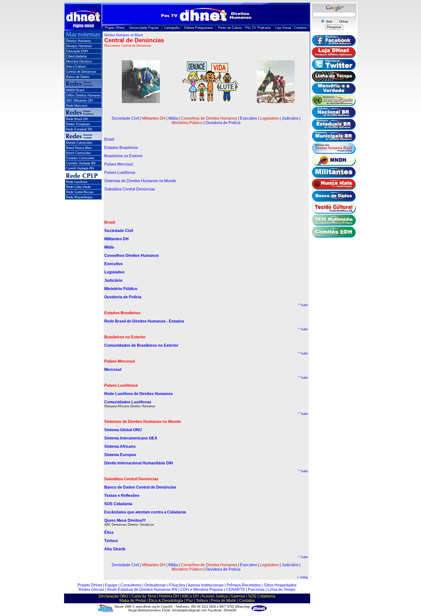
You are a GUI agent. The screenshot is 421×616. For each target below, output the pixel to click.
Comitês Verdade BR (81, 163)
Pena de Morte (223, 600)
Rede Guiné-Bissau (79, 192)
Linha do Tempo (281, 589)
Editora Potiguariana (198, 28)
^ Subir (303, 305)
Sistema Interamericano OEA (130, 438)
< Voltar (302, 577)
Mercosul (112, 369)
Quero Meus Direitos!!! (125, 520)
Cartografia (172, 28)
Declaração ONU (113, 596)
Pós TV (250, 28)
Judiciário (290, 118)
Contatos (300, 28)
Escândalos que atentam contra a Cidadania (145, 512)
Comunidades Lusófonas (127, 402)
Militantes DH (153, 118)
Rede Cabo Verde (78, 187)
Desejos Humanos (79, 46)
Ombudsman (155, 585)
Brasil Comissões (78, 153)
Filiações (177, 585)
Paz (189, 600)
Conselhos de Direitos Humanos (209, 118)
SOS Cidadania (261, 596)
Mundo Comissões (79, 143)
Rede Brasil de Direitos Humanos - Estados (144, 321)
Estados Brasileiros (121, 148)
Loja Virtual (283, 28)
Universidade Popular (144, 28)
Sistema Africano (120, 446)
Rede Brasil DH (77, 119)
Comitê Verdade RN (80, 168)
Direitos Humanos (78, 41)
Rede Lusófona (76, 182)
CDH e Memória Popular (201, 589)
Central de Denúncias (81, 71)
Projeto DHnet (114, 28)
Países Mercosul (118, 164)
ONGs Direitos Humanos (83, 95)
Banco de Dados (77, 77)
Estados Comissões (80, 158)
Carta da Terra (143, 596)
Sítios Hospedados (280, 585)
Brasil (109, 139)
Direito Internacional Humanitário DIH (138, 463)
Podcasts (264, 28)
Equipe (111, 585)
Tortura (111, 541)
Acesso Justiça (214, 596)
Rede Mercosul (76, 105)
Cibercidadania (76, 56)
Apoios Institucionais (206, 585)
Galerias (237, 596)
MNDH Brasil (75, 90)
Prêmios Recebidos (244, 585)
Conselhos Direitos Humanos (131, 255)
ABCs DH (190, 596)
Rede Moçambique (79, 197)
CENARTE (235, 589)
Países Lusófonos (119, 172)
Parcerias (256, 589)
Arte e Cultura (76, 66)
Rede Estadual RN (79, 129)
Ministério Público (187, 123)
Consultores (130, 585)
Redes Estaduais (78, 124)
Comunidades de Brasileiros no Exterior (141, 345)
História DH (169, 596)
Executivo (248, 118)
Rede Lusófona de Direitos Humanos (138, 394)
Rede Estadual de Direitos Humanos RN (142, 589)
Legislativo (269, 118)
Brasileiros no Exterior (123, 156)
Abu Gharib (114, 549)
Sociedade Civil (125, 118)
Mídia (173, 118)
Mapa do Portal (132, 600)
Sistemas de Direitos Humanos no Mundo (140, 181)
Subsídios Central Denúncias (129, 189)
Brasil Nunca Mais (79, 148)
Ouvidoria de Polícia (222, 123)
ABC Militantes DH (79, 100)
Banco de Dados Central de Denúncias (140, 487)
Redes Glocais (91, 589)
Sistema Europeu (120, 455)
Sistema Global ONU (123, 430)
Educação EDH (77, 51)
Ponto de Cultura (230, 28)
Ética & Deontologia (166, 600)
